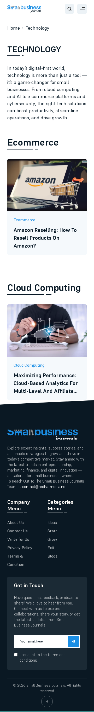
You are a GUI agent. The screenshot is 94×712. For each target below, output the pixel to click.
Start (52, 530)
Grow (52, 539)
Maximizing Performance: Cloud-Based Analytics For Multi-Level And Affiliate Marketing (46, 383)
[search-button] (69, 9)
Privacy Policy (19, 547)
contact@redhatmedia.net (44, 486)
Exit (51, 547)
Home (13, 28)
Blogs (52, 556)
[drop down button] (82, 9)
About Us (15, 522)
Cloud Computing (44, 287)
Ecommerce (33, 142)
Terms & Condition (15, 560)
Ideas (52, 522)
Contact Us (17, 530)
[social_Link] (47, 701)
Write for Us (18, 539)
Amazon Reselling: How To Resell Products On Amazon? (45, 238)
